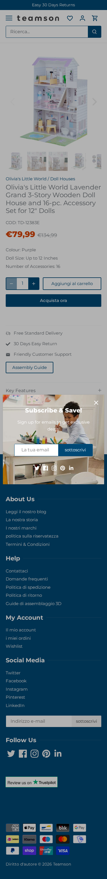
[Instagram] (54, 468)
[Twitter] (37, 468)
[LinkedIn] (71, 468)
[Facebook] (45, 468)
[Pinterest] (62, 468)
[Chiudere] (96, 402)
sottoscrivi (75, 450)
